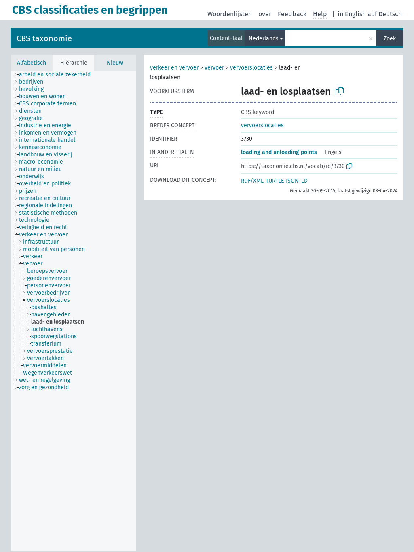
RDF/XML (252, 180)
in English (352, 14)
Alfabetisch (31, 62)
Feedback (292, 14)
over (264, 14)
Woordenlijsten (229, 14)
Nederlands (264, 38)
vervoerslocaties (251, 67)
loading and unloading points (279, 152)
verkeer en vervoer (174, 67)
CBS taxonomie (44, 38)
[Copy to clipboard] (340, 91)
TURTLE (275, 180)
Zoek (390, 38)
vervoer (214, 67)
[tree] (73, 311)
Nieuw (115, 62)
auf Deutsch (385, 14)
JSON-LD (297, 180)
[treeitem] (58, 74)
